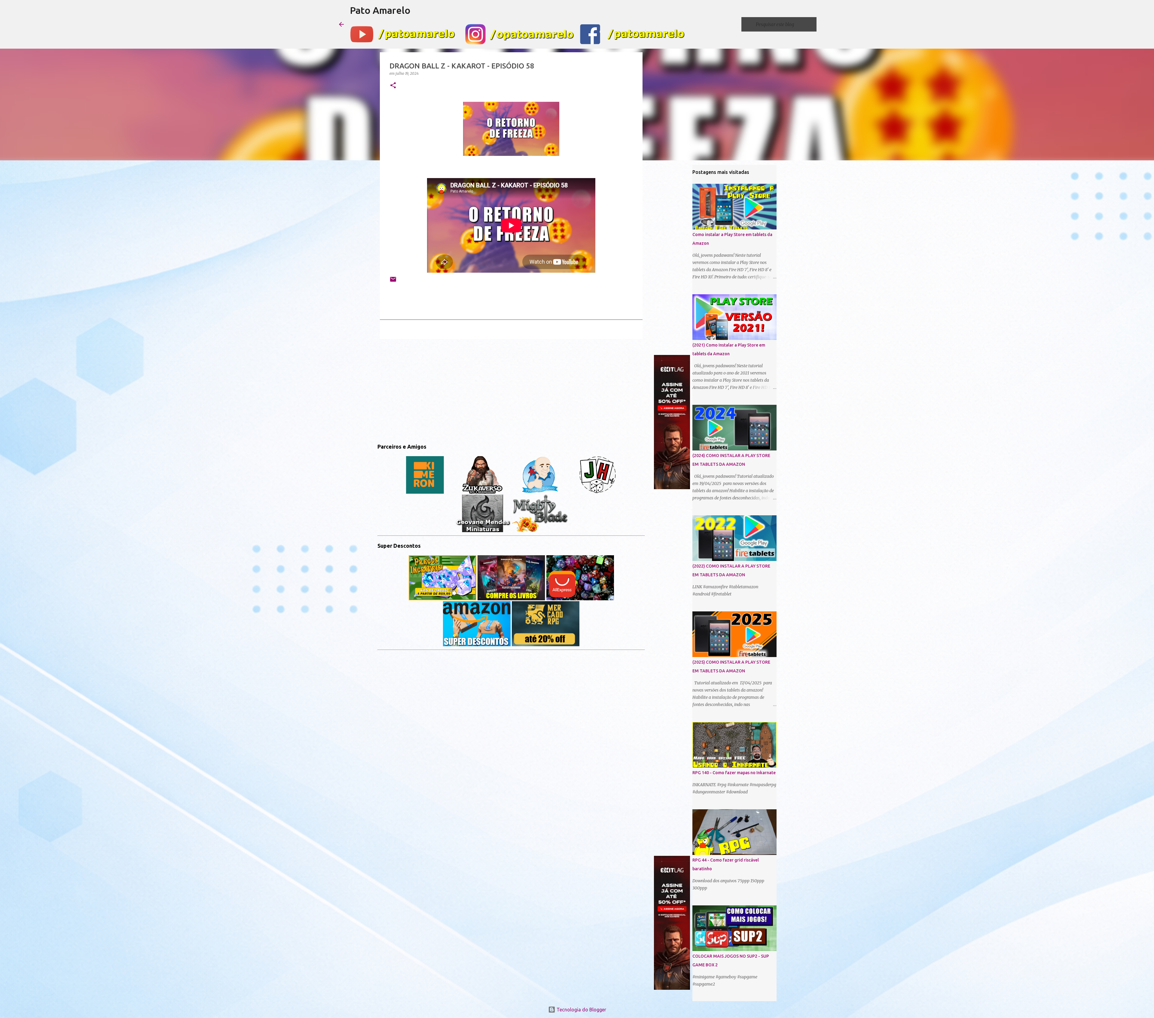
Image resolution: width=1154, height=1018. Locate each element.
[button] (393, 86)
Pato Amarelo (380, 10)
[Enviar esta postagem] (393, 281)
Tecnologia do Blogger (580, 1009)
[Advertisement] (511, 390)
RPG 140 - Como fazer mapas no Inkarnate (734, 772)
